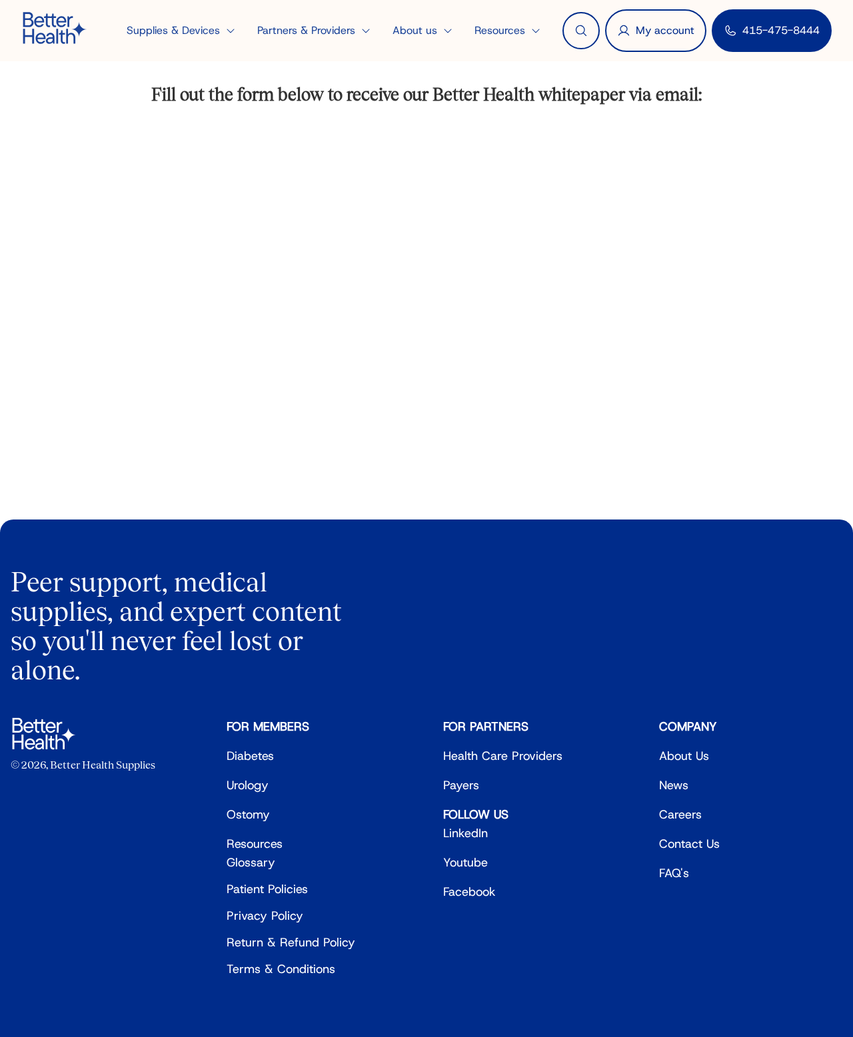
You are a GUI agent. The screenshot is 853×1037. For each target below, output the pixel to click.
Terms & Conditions (281, 969)
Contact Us (689, 844)
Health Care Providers (502, 756)
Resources (255, 844)
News (673, 785)
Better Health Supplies (102, 765)
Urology (248, 785)
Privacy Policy (265, 916)
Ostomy (248, 815)
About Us (684, 756)
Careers (680, 815)
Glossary (251, 862)
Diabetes (250, 756)
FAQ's (674, 873)
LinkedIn (465, 833)
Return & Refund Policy (291, 942)
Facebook (469, 892)
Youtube (465, 862)
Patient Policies (267, 889)
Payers (461, 785)
